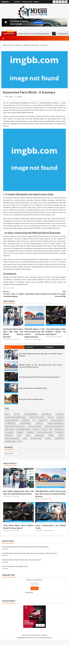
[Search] (66, 38)
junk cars (44, 429)
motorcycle (30, 432)
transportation (59, 438)
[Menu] (3, 38)
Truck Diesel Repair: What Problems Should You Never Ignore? (56, 331)
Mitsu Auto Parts (8, 45)
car (34, 420)
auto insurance (46, 414)
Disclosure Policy (27, 1)
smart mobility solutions (12, 438)
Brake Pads (25, 420)
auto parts (60, 417)
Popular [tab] (30, 347)
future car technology (35, 426)
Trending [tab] (50, 347)
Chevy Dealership (25, 423)
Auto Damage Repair (31, 414)
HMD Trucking (9, 429)
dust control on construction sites (14, 426)
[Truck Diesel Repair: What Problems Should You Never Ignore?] (56, 316)
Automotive (18, 45)
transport (48, 438)
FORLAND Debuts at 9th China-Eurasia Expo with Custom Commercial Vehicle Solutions (50, 494)
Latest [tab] (8, 347)
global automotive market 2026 (54, 426)
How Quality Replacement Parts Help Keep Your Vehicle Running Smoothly (25, 547)
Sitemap (36, 1)
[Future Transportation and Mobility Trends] (11, 388)
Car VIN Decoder (10, 423)
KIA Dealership (59, 429)
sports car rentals (36, 438)
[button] (3, 38)
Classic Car (39, 423)
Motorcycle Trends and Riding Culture (31, 399)
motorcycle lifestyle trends (44, 432)
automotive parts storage (37, 417)
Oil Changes (8, 435)
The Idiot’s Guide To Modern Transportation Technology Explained (18, 294)
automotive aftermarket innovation (15, 417)
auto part (50, 417)
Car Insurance (43, 420)
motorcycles (59, 432)
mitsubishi (20, 432)
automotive (60, 414)
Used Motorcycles (10, 441)
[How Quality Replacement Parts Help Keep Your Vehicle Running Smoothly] (13, 316)
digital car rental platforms (55, 423)
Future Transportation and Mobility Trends (33, 388)
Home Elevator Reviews (23, 429)
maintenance (9, 432)
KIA (51, 429)
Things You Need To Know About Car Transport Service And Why (50, 294)
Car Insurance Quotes (57, 420)
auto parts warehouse (11, 420)
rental (28, 435)
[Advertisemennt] (34, 22)
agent (7, 414)
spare (25, 438)
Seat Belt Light (39, 435)
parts (8, 288)
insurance (36, 429)
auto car (16, 414)
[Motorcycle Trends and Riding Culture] (11, 399)
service (61, 435)
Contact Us (17, 1)
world (12, 288)
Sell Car (51, 435)
